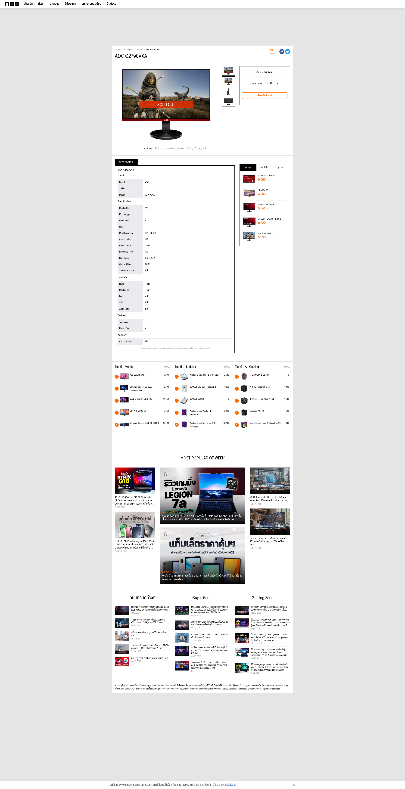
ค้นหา (41, 4)
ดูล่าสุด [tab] (248, 167)
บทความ (54, 4)
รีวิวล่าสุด (70, 4)
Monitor (159, 148)
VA (199, 148)
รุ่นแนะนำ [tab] (281, 167)
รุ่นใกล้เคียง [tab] (264, 167)
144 (204, 148)
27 (194, 148)
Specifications (126, 162)
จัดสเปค (28, 4)
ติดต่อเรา (112, 4)
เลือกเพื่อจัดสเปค (265, 95)
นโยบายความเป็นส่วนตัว (224, 785)
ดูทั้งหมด (166, 367)
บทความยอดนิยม (91, 4)
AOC (189, 148)
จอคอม (181, 148)
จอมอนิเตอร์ (170, 148)
